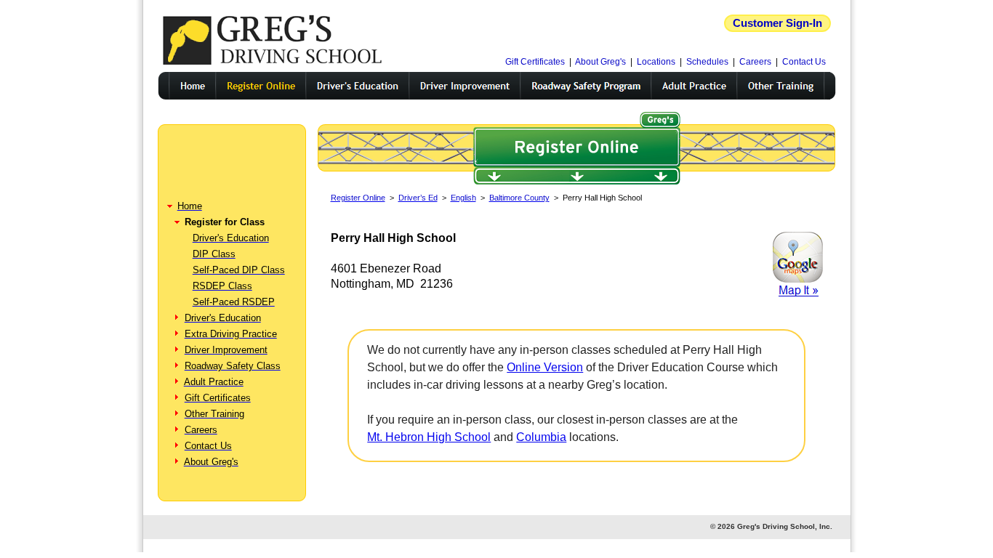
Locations (656, 62)
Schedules (707, 62)
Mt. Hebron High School (429, 437)
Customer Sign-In (777, 23)
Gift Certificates (535, 62)
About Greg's (600, 62)
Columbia (541, 437)
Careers (755, 62)
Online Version (545, 367)
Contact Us (804, 62)
